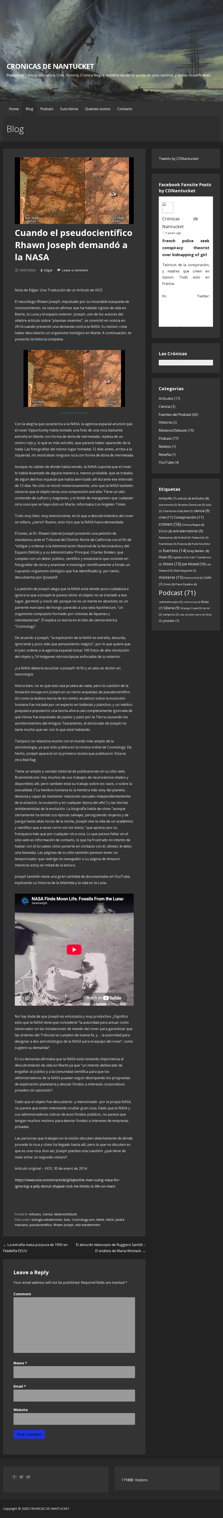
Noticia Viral (193, 578)
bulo (67, 1220)
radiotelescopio (171, 602)
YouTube (166, 462)
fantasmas (168, 537)
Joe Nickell (194, 564)
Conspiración (189, 517)
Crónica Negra (193, 525)
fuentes (174, 550)
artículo (184, 498)
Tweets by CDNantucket (178, 158)
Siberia (171, 608)
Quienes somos (97, 108)
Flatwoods (200, 537)
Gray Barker (198, 551)
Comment (22, 1294)
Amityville (168, 498)
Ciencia (47, 1214)
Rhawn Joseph (63, 1225)
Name (20, 1363)
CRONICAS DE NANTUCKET (50, 66)
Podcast (46, 108)
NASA (110, 1220)
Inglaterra (181, 557)
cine (166, 517)
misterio (171, 577)
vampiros (171, 614)
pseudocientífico (40, 1225)
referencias (192, 602)
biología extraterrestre (47, 1220)
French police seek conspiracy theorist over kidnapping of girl (185, 247)
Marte (100, 1220)
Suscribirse (69, 108)
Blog (29, 108)
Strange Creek (191, 608)
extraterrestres (188, 531)
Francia (184, 544)
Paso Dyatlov (186, 584)
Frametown (168, 544)
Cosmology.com (83, 1220)
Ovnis (169, 584)
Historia (165, 422)
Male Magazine (185, 570)
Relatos (165, 446)
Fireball (184, 537)
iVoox (172, 563)
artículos (200, 498)
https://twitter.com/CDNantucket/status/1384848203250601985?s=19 (185, 308)
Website (21, 1409)
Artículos (35, 1214)
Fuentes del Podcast (175, 414)
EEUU (165, 531)
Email (20, 1386)
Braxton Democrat (191, 505)
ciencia (201, 510)
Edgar (48, 270)
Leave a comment (75, 270)
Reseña (165, 454)
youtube (171, 621)
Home (14, 108)
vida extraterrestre (87, 1225)
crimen (170, 524)
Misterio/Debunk (65, 1214)
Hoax (165, 557)
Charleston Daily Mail (178, 511)
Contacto (124, 108)
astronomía (168, 505)
